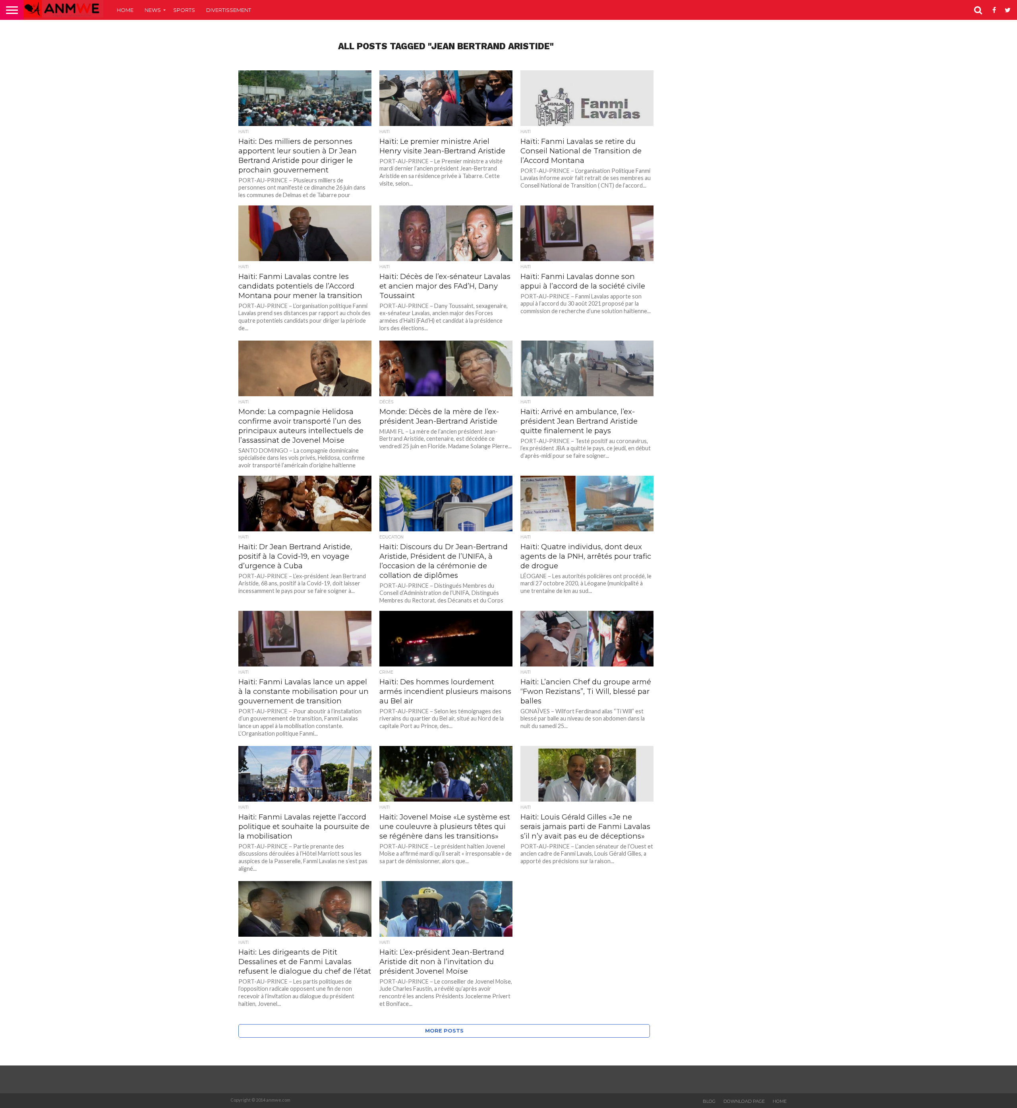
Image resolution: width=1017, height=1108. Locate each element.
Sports (184, 10)
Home (125, 10)
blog (709, 1101)
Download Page (744, 1101)
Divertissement (228, 10)
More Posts (444, 1031)
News (153, 10)
